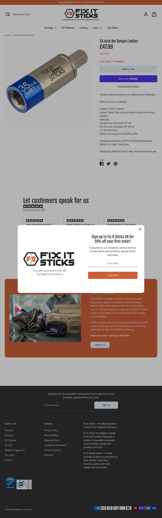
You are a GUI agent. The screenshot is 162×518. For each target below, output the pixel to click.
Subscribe (113, 275)
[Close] (140, 229)
